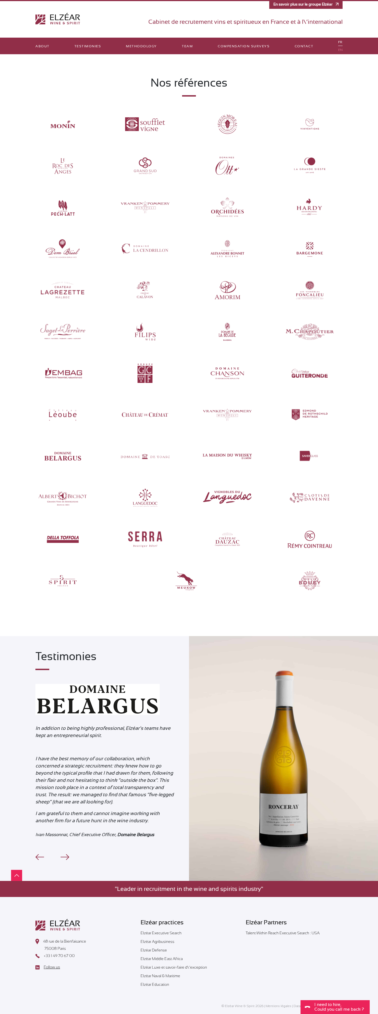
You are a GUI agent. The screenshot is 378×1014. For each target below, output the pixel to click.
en (340, 50)
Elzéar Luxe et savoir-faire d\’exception (174, 967)
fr (340, 42)
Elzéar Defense (154, 950)
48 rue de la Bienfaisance (64, 941)
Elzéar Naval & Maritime (160, 976)
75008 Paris (55, 948)
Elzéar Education (155, 984)
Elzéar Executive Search (161, 933)
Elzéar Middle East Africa (162, 958)
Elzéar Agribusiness (157, 941)
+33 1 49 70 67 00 (59, 956)
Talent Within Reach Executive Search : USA (283, 933)
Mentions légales (278, 1006)
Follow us (52, 967)
